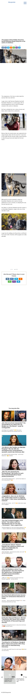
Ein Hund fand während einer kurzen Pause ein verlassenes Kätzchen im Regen (13, 596)
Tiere (16, 45)
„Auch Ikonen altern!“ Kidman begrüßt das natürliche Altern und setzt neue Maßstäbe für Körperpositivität (13, 547)
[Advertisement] (14, 21)
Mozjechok (11, 2)
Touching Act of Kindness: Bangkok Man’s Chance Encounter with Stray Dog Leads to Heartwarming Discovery (13, 644)
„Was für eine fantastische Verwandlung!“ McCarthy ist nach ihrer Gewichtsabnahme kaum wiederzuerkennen (12, 474)
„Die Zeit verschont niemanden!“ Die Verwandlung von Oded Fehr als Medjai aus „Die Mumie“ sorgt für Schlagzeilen (14, 425)
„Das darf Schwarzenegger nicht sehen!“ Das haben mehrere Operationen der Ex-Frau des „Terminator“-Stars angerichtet (12, 523)
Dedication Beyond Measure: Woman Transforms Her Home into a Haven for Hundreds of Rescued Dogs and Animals (14, 620)
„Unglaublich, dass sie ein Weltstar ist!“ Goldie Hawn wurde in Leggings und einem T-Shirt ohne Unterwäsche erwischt (14, 498)
